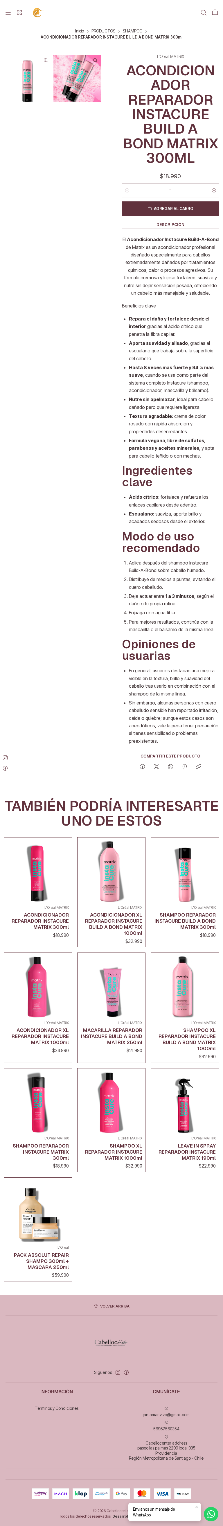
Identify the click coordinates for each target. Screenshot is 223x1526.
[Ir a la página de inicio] (38, 12)
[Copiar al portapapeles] (198, 767)
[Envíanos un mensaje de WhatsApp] (211, 1514)
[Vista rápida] (63, 870)
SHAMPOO (132, 31)
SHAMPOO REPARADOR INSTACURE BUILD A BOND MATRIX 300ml (185, 921)
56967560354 (166, 1428)
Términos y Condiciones (56, 1408)
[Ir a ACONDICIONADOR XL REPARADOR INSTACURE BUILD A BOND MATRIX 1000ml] (111, 871)
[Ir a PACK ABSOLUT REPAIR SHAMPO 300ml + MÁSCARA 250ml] (38, 1211)
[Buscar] (203, 13)
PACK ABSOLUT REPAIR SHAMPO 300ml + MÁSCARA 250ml (41, 1261)
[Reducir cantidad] (127, 191)
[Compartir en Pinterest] (184, 767)
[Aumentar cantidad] (214, 191)
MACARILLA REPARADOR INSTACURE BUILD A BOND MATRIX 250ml (111, 1036)
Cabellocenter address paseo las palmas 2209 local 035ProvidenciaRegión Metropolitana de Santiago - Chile (166, 1451)
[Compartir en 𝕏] (156, 767)
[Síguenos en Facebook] (126, 1372)
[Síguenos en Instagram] (118, 1372)
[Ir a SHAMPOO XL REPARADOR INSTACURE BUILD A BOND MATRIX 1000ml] (185, 986)
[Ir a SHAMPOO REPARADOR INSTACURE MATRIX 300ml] (38, 1102)
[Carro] (215, 13)
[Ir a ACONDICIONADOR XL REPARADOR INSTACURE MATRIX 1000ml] (38, 986)
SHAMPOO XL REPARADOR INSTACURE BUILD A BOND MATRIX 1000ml (187, 1039)
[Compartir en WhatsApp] (170, 767)
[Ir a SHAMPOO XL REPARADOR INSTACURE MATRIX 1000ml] (111, 1102)
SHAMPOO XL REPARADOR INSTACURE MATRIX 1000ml (113, 1152)
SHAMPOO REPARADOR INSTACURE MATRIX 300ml (41, 1152)
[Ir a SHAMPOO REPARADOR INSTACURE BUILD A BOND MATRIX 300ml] (185, 871)
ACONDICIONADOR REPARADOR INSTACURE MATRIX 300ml (40, 921)
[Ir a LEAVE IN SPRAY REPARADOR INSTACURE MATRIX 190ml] (185, 1102)
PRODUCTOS (103, 31)
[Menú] (8, 13)
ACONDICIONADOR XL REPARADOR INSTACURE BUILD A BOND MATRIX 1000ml (113, 924)
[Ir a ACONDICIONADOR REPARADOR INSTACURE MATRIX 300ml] (38, 871)
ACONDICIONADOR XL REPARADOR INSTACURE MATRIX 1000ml (40, 1036)
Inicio (79, 31)
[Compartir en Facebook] (142, 767)
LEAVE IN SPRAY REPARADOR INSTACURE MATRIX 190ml (187, 1152)
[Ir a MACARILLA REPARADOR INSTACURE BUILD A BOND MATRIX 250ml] (111, 986)
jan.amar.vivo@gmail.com (166, 1414)
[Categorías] (19, 13)
